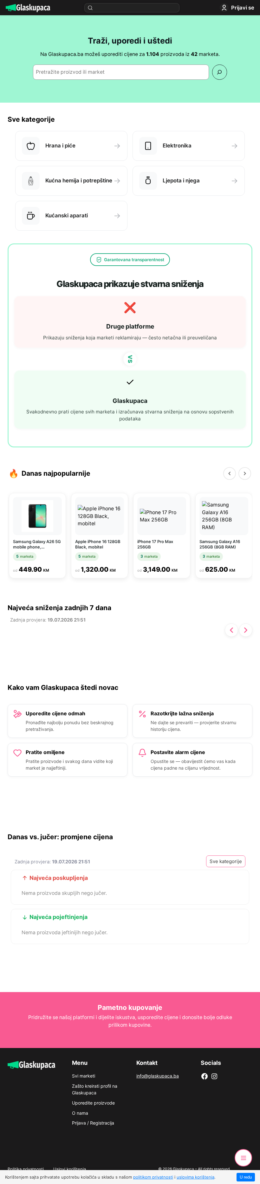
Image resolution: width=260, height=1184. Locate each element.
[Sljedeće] (245, 630)
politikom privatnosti (153, 1177)
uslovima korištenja (195, 1177)
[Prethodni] (229, 473)
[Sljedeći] (244, 473)
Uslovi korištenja (69, 1169)
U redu (246, 1177)
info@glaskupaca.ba (157, 1076)
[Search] (219, 72)
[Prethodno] (231, 630)
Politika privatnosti (26, 1169)
